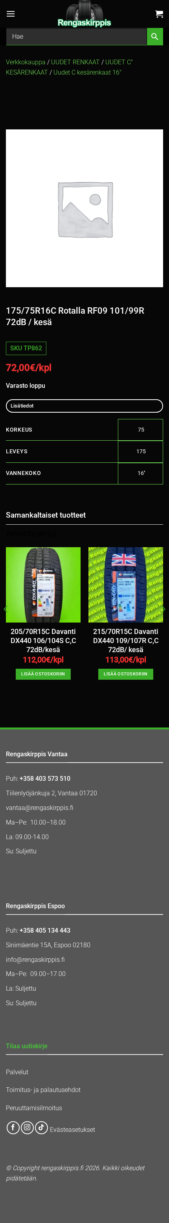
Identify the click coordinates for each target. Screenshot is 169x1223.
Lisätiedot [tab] (22, 406)
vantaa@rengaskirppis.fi (39, 808)
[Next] (162, 624)
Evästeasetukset (72, 1130)
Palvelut (17, 1072)
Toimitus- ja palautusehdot (43, 1090)
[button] (10, 13)
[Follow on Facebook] (13, 1127)
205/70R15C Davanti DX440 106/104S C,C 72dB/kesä (43, 641)
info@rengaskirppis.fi (35, 959)
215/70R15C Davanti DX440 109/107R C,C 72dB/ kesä (126, 641)
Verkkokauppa (26, 62)
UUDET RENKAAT (75, 62)
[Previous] (6, 624)
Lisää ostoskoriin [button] (43, 674)
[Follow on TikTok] (41, 1127)
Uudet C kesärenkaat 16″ (87, 72)
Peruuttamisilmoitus (34, 1108)
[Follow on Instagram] (27, 1127)
